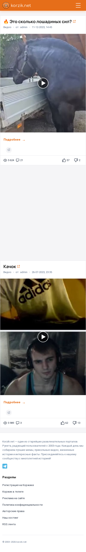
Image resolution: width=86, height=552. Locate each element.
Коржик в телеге (13, 491)
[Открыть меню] (78, 5)
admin (23, 27)
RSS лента (9, 524)
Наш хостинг (10, 517)
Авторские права (13, 511)
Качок (10, 266)
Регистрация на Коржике (18, 485)
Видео (7, 27)
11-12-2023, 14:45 (42, 27)
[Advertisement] (43, 211)
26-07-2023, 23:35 (42, 272)
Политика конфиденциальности (22, 504)
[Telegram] (4, 466)
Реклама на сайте (13, 498)
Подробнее (12, 139)
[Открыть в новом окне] (74, 21)
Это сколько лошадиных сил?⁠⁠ (38, 21)
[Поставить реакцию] (9, 150)
